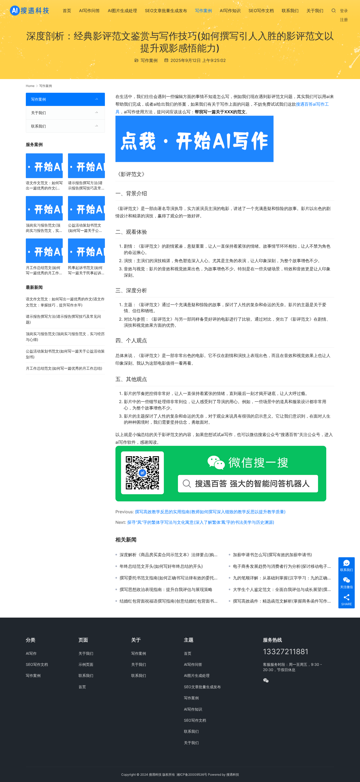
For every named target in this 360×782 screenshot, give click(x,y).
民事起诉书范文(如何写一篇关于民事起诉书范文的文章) (86, 270)
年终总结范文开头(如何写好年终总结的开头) (161, 566)
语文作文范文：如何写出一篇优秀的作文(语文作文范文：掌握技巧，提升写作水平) (44, 185)
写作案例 (203, 10)
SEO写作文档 (261, 10)
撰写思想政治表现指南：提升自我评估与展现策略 (166, 589)
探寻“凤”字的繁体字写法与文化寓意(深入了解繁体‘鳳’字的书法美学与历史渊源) (200, 522)
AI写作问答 (89, 10)
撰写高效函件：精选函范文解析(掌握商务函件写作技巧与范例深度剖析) (283, 601)
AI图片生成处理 (122, 10)
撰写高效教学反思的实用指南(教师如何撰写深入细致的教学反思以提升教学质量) (210, 511)
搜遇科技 (232, 774)
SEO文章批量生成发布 (166, 10)
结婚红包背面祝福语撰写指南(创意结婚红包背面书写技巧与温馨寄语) (170, 601)
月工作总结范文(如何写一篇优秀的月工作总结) (44, 270)
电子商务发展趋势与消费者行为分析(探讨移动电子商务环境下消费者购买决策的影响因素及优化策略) (283, 566)
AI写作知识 (230, 10)
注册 (344, 19)
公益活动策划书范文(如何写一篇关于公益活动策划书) (85, 228)
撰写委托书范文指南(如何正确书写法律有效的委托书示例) (170, 577)
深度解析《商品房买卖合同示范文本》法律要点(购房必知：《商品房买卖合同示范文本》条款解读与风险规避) (170, 554)
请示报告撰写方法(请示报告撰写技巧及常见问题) (86, 185)
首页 (67, 10)
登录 (344, 10)
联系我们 (290, 10)
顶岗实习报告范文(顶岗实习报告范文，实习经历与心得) (44, 228)
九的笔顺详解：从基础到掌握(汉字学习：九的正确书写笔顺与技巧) (283, 577)
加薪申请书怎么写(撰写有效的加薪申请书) (272, 554)
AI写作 (31, 653)
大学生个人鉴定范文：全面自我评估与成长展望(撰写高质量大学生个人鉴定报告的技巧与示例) (283, 589)
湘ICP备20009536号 (192, 774)
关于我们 (315, 10)
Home (30, 86)
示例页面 (86, 664)
